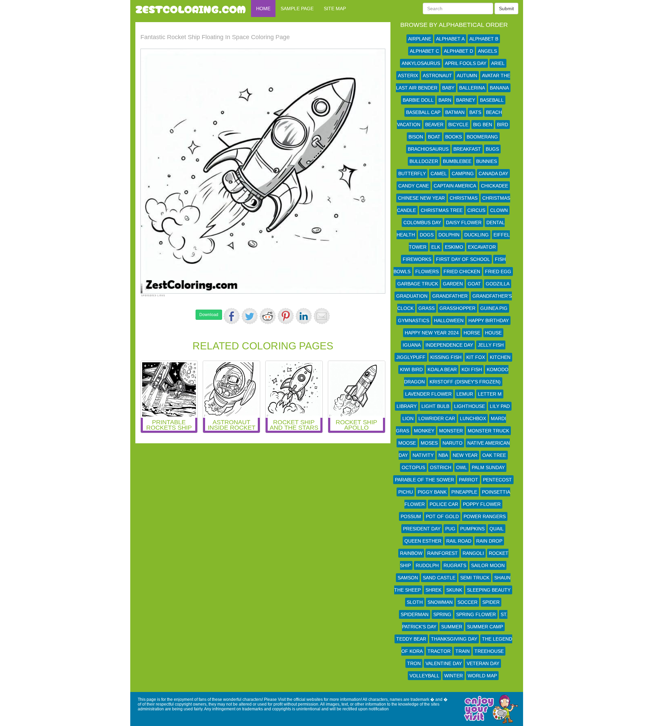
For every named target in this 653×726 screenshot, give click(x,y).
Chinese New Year (421, 198)
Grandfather (450, 296)
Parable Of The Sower (424, 479)
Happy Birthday (488, 320)
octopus (413, 467)
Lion (408, 418)
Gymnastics (413, 320)
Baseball (492, 100)
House (493, 332)
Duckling (476, 234)
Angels (487, 51)
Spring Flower (476, 614)
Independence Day (449, 345)
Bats (475, 112)
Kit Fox (475, 357)
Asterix (408, 75)
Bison (415, 136)
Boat (434, 136)
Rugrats (454, 565)
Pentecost (497, 479)
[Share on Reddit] (267, 316)
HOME (263, 8)
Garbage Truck (417, 283)
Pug (450, 528)
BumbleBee (457, 161)
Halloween (449, 320)
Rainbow (411, 553)
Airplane (419, 39)
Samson (408, 577)
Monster (451, 430)
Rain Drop (489, 541)
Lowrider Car (436, 418)
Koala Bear (442, 369)
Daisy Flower (464, 222)
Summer (451, 626)
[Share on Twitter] (249, 316)
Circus (476, 210)
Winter (453, 675)
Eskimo (454, 247)
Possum (411, 516)
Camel (439, 173)
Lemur (464, 394)
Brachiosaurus (428, 149)
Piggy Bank (432, 492)
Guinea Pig (493, 308)
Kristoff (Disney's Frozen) (465, 381)
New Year (465, 455)
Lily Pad (500, 406)
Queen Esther (422, 541)
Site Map (335, 8)
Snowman (440, 602)
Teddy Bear (411, 639)
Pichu (405, 492)
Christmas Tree (442, 210)
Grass (426, 308)
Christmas (464, 198)
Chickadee (494, 185)
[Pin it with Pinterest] (286, 316)
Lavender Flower (428, 394)
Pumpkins (472, 528)
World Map (482, 675)
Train (462, 651)
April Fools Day (465, 63)
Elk (435, 247)
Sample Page (297, 8)
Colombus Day (422, 222)
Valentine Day (443, 663)
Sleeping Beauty (488, 590)
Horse (472, 332)
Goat (474, 283)
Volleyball (424, 675)
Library (407, 406)
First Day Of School (463, 259)
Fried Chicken (461, 271)
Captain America (455, 185)
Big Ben (482, 124)
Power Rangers (485, 516)
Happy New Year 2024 (432, 332)
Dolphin (448, 234)
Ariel (498, 63)
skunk (454, 590)
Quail (496, 528)
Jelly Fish (491, 345)
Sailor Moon (488, 565)
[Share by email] (322, 316)
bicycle (458, 124)
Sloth (415, 602)
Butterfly (412, 173)
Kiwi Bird (411, 369)
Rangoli (473, 553)
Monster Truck (488, 430)
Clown (499, 210)
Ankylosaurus (421, 63)
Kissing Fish (446, 357)
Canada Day (493, 173)
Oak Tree (494, 455)
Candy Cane (413, 185)
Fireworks (417, 259)
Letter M (490, 394)
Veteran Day (483, 663)
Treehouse (489, 651)
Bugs (492, 149)
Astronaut (437, 75)
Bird (502, 124)
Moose (407, 443)
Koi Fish (472, 369)
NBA (443, 455)
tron (414, 663)
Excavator (482, 247)
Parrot (468, 479)
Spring (442, 614)
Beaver (434, 124)
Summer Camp (485, 626)
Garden (453, 283)
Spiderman (415, 614)
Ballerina (472, 87)
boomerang (482, 136)
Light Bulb (435, 406)
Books (453, 136)
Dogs (427, 234)
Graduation (412, 296)
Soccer (467, 602)
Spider (491, 602)
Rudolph (427, 565)
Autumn (467, 75)
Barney (465, 100)
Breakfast (467, 149)
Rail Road (458, 541)
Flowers (427, 271)
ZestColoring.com (190, 8)
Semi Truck (474, 577)
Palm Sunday (488, 467)
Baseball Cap (423, 112)
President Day (421, 528)
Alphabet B (483, 39)
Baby (448, 87)
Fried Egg (498, 271)
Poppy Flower (482, 504)
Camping (463, 173)
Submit (506, 8)
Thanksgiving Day (454, 639)
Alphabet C (424, 51)
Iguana (412, 345)
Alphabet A (450, 39)
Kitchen (500, 357)
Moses (429, 443)
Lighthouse (469, 406)
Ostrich (440, 467)
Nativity (423, 455)
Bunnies (486, 161)
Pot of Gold (442, 516)
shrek (433, 590)
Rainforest (442, 553)
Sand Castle (439, 577)
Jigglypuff (410, 357)
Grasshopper (457, 308)
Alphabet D (458, 51)
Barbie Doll (418, 100)
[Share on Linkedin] (304, 316)
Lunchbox (473, 418)
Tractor (439, 651)
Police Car (444, 504)
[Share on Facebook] (231, 316)
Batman (455, 112)
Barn (444, 100)
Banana (499, 87)
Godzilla (497, 283)
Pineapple (464, 492)
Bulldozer (423, 161)
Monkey (424, 430)
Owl (461, 467)
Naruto (452, 443)
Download (208, 314)
